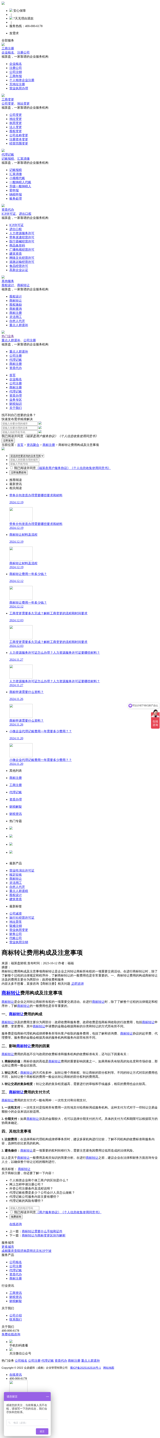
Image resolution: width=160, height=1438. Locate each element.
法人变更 (15, 127)
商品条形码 (17, 245)
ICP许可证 (9, 213)
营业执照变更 (18, 930)
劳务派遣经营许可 (21, 237)
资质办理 (15, 395)
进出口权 (25, 213)
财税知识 (15, 403)
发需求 (14, 33)
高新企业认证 (18, 270)
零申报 (14, 190)
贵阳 (17, 1250)
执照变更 (15, 123)
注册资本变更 (18, 139)
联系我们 (15, 1319)
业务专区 (15, 399)
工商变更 (8, 99)
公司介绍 (15, 1315)
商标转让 (23, 285)
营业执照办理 (18, 88)
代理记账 (8, 154)
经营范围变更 (18, 143)
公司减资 (15, 913)
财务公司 (15, 934)
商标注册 (15, 312)
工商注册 (8, 48)
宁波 (48, 1250)
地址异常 (15, 921)
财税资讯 (15, 1297)
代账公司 (15, 938)
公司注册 (29, 340)
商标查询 (15, 308)
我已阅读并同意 (25, 468)
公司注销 (15, 72)
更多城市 (8, 1246)
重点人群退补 (18, 325)
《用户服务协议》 (48, 1212)
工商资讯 (15, 1292)
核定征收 (15, 874)
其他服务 (8, 281)
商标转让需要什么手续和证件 (42, 1231)
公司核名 (15, 840)
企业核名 (8, 52)
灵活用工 (15, 317)
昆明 (30, 1250)
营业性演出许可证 (21, 870)
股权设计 (8, 285)
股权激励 (15, 304)
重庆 (11, 1250)
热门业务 (8, 336)
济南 (23, 1250)
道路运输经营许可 (21, 261)
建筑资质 (15, 253)
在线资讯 (15, 1374)
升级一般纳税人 (20, 186)
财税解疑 (15, 1301)
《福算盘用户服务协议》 (40, 436)
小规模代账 (17, 178)
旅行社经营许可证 (21, 917)
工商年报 (15, 76)
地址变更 (23, 103)
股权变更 (15, 131)
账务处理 (15, 198)
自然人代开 (17, 321)
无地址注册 (17, 84)
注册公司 (23, 52)
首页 (12, 375)
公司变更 (8, 103)
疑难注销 (15, 925)
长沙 (42, 1250)
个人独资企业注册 (21, 80)
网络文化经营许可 (21, 257)
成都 (5, 1250)
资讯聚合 (33, 444)
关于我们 (15, 407)
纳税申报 (15, 194)
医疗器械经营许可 (21, 241)
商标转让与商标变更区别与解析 (44, 1235)
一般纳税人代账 (20, 182)
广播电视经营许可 (21, 249)
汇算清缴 (23, 158)
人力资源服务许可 (21, 233)
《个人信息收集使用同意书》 (78, 436)
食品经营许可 (18, 266)
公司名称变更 (18, 135)
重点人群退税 (18, 891)
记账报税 (8, 158)
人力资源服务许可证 (23, 832)
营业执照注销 (18, 942)
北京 (36, 1250)
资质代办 (8, 209)
